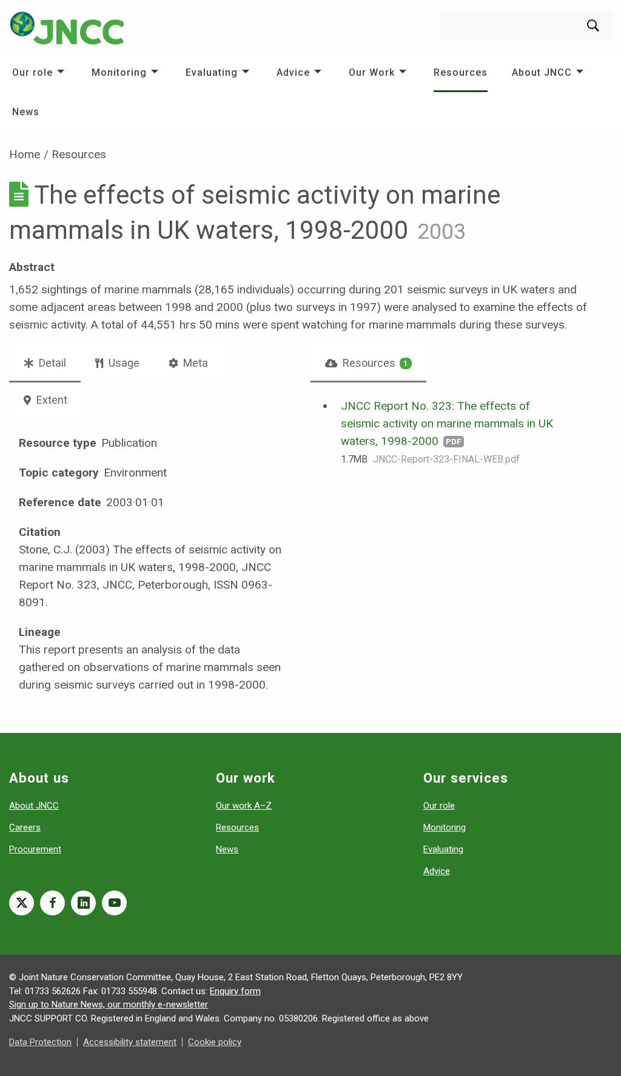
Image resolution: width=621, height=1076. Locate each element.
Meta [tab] (194, 362)
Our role (32, 72)
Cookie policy (214, 1042)
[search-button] (593, 25)
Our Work (372, 72)
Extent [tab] (50, 399)
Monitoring (119, 72)
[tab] (368, 363)
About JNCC (542, 72)
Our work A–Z (244, 805)
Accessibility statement (129, 1042)
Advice (293, 72)
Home (24, 154)
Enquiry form (235, 991)
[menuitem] (39, 72)
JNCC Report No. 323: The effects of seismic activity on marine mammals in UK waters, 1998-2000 (447, 423)
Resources (461, 72)
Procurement (35, 849)
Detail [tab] (51, 362)
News (25, 112)
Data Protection (40, 1042)
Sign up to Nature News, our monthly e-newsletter (108, 1004)
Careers (25, 827)
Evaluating (212, 72)
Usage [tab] (122, 362)
